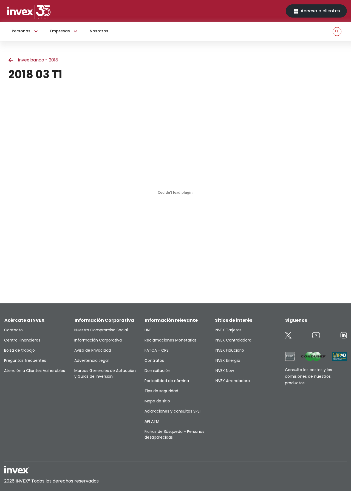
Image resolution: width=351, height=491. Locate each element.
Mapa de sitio (157, 401)
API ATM (152, 421)
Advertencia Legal (91, 360)
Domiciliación (157, 370)
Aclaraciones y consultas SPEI (172, 411)
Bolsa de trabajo (19, 350)
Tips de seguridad (161, 391)
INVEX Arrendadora (232, 380)
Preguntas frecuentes (25, 360)
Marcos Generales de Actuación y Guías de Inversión (105, 373)
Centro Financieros (22, 340)
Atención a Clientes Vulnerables (34, 370)
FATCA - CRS (157, 350)
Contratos (154, 360)
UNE (148, 330)
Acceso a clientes (319, 11)
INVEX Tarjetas (228, 330)
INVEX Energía (227, 360)
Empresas (60, 31)
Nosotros (99, 31)
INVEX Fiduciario (229, 350)
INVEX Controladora (233, 340)
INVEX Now (224, 370)
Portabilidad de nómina (167, 380)
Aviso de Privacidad (92, 350)
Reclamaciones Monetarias (171, 340)
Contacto (13, 330)
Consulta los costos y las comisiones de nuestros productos (308, 376)
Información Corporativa (98, 340)
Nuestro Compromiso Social (101, 330)
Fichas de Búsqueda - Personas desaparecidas (174, 434)
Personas (21, 31)
